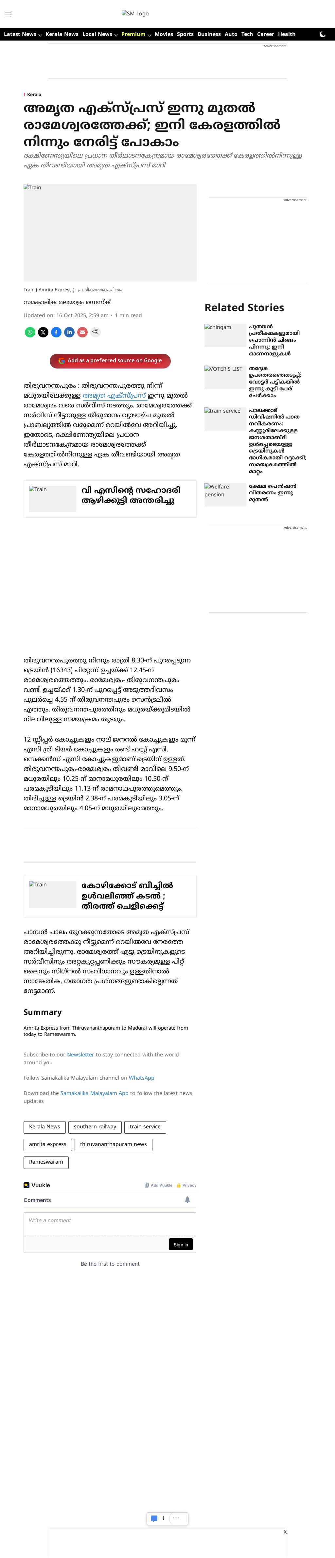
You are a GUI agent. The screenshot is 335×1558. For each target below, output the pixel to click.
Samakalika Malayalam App (95, 1093)
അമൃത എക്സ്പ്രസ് (115, 396)
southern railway (95, 1127)
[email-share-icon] (82, 336)
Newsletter (80, 1055)
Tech (247, 34)
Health (287, 34)
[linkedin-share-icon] (69, 336)
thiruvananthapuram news (113, 1144)
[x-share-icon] (43, 336)
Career (265, 34)
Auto (231, 34)
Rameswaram (46, 1162)
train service (145, 1127)
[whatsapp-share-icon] (30, 336)
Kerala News (62, 34)
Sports (185, 34)
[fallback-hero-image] (225, 335)
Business (209, 34)
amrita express (47, 1144)
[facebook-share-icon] (56, 336)
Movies (164, 34)
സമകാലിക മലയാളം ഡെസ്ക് (67, 302)
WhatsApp (141, 1078)
